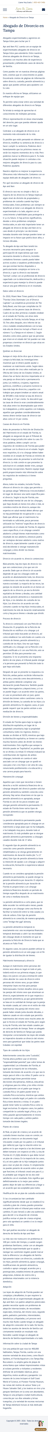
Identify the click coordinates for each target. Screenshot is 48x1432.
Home (5, 17)
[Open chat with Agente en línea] (41, 1423)
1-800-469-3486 (38, 2)
